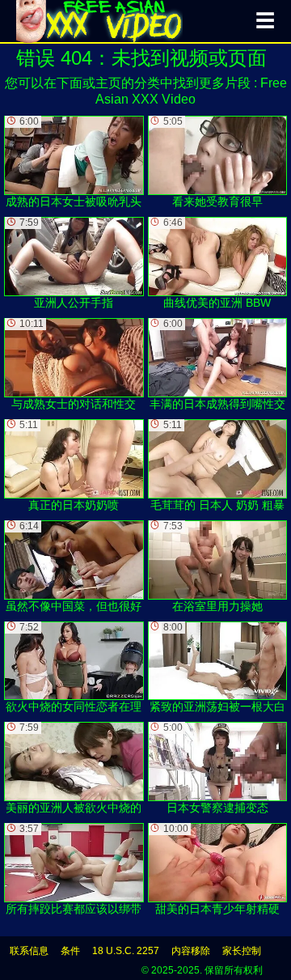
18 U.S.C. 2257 (125, 951)
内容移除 (190, 951)
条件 (70, 951)
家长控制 (241, 951)
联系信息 (29, 951)
